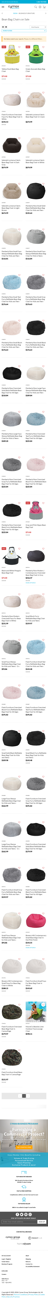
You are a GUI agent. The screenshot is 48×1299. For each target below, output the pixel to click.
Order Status (5, 1261)
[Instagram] (30, 1214)
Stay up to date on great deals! (23, 1218)
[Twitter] (21, 1214)
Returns (28, 1261)
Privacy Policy (34, 1294)
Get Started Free (24, 1147)
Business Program (7, 1264)
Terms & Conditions (21, 1294)
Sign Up (42, 1222)
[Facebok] (17, 1214)
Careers (4, 1274)
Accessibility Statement (33, 1266)
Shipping (28, 1259)
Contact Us (29, 1264)
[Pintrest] (26, 1214)
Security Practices (13, 1297)
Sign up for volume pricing (10, 2)
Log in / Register (6, 1259)
